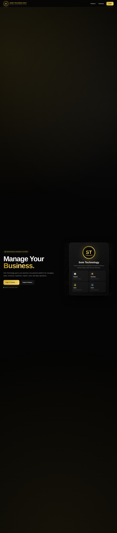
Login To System (11, 282)
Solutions (101, 3)
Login (110, 3)
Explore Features (27, 282)
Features (93, 3)
